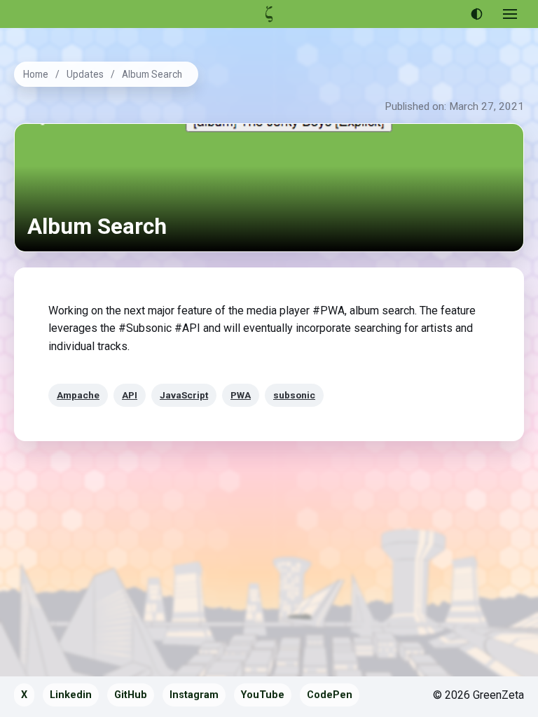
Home (35, 74)
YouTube (262, 695)
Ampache (78, 395)
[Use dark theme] (476, 14)
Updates (85, 74)
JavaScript (184, 395)
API (129, 395)
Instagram (194, 695)
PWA (240, 395)
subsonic (294, 395)
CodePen (329, 695)
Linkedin (71, 695)
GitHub (130, 695)
